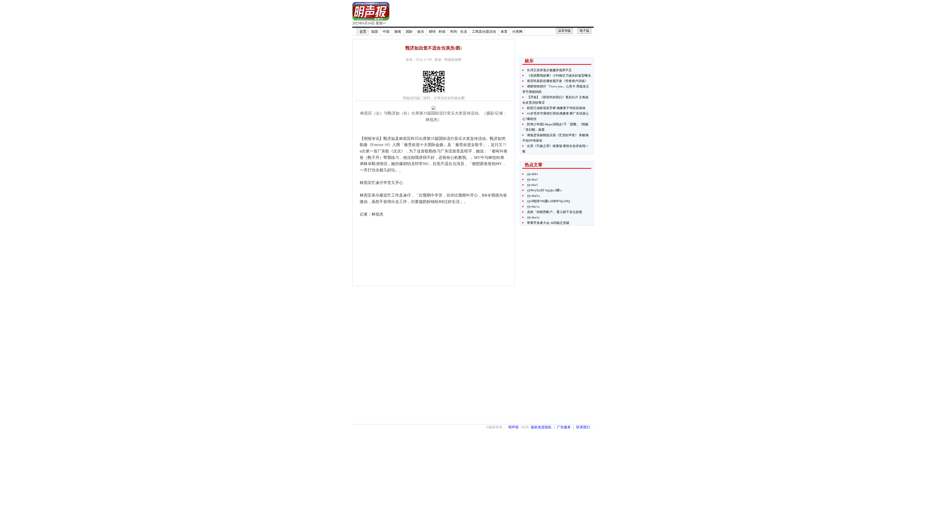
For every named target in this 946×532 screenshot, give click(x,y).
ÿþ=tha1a (533, 217)
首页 (362, 31)
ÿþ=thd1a (533, 195)
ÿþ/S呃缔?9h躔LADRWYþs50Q (548, 201)
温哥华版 (564, 31)
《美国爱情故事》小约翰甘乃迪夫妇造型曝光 (559, 75)
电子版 (584, 31)
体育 (504, 31)
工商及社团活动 (484, 31)
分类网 (517, 31)
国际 (409, 31)
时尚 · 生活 (458, 31)
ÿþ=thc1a (533, 206)
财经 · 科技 (437, 31)
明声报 (513, 427)
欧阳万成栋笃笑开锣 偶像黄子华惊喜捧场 (556, 108)
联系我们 (583, 427)
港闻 (397, 31)
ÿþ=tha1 (532, 179)
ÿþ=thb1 (532, 174)
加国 (374, 31)
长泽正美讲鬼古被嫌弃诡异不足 (549, 70)
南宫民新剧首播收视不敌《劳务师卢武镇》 (557, 81)
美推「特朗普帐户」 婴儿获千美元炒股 (554, 212)
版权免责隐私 (541, 427)
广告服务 (564, 427)
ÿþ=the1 (532, 185)
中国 (386, 31)
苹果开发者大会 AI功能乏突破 (548, 222)
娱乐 (420, 31)
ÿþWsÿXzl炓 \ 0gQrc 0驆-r (544, 190)
